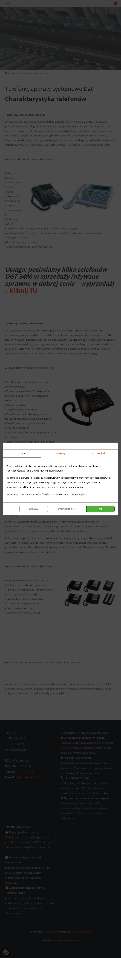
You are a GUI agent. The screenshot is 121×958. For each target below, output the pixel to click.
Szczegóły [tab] (60, 453)
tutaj (84, 494)
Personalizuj (67, 509)
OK (100, 509)
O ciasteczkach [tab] (98, 453)
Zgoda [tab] (22, 453)
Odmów (33, 509)
